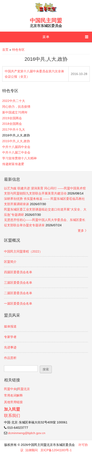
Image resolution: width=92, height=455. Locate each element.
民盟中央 (10, 389)
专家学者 (10, 337)
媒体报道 (10, 326)
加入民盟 (12, 409)
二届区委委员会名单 (18, 293)
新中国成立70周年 (15, 112)
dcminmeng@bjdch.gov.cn (26, 433)
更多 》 (83, 230)
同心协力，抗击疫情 (16, 106)
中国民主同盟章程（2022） (23, 251)
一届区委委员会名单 (18, 303)
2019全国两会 (12, 118)
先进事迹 (10, 347)
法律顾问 (31, 450)
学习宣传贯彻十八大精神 (19, 158)
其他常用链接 (13, 402)
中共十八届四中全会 (16, 147)
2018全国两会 (12, 123)
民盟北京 (23, 389)
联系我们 (12, 415)
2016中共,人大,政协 (16, 135)
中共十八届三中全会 (16, 152)
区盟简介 (10, 261)
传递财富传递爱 (13, 164)
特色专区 (18, 49)
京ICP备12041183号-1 (56, 450)
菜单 (46, 37)
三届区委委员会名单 (18, 282)
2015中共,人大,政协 (16, 141)
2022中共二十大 (13, 101)
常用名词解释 (13, 395)
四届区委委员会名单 (18, 272)
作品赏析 (10, 358)
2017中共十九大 (13, 129)
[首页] (46, 12)
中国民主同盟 (46, 20)
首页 (5, 49)
